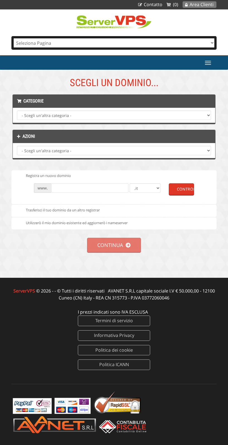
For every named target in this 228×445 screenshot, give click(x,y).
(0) (175, 4)
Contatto (153, 4)
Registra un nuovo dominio (48, 175)
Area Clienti (202, 4)
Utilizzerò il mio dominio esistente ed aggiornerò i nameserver (77, 222)
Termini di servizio (114, 321)
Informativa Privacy (114, 335)
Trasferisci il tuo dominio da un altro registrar (63, 210)
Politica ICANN (114, 364)
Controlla (185, 189)
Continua (111, 245)
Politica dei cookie (114, 350)
